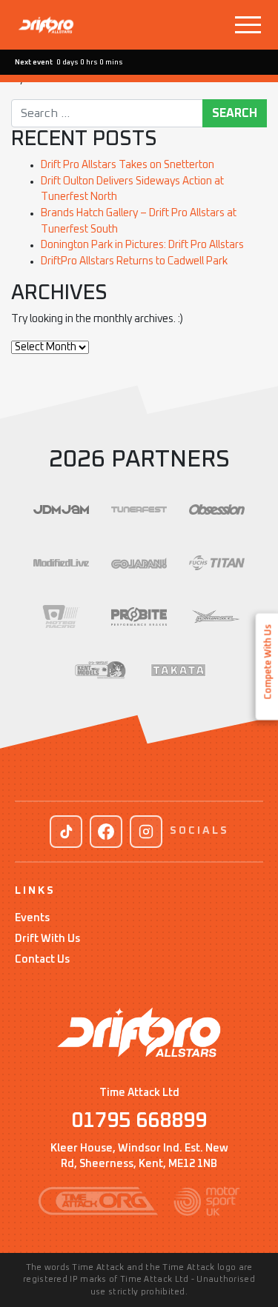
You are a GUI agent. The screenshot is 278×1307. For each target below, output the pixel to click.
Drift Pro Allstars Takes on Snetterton (127, 165)
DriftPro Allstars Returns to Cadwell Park (134, 261)
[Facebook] (106, 831)
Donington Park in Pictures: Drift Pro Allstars (142, 245)
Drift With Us (47, 939)
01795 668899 (139, 1121)
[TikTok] (66, 831)
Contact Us (42, 960)
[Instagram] (146, 831)
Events (32, 918)
